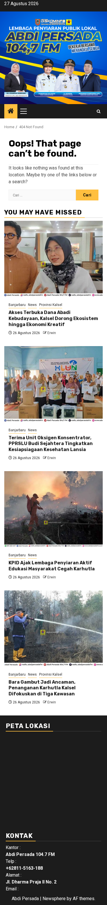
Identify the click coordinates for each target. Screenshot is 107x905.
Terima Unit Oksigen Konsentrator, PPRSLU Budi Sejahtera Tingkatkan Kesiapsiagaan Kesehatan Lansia (51, 443)
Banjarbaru (17, 305)
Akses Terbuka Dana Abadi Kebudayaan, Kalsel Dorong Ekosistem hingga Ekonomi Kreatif (53, 318)
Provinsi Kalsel (50, 305)
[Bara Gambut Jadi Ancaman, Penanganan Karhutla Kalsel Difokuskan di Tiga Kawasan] (53, 628)
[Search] (98, 111)
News (32, 305)
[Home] (11, 112)
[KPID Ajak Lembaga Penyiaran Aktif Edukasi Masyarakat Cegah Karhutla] (53, 509)
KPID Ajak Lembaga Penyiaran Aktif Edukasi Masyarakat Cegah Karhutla (52, 566)
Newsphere (54, 898)
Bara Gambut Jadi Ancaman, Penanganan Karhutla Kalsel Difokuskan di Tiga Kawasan (42, 688)
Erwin (51, 333)
